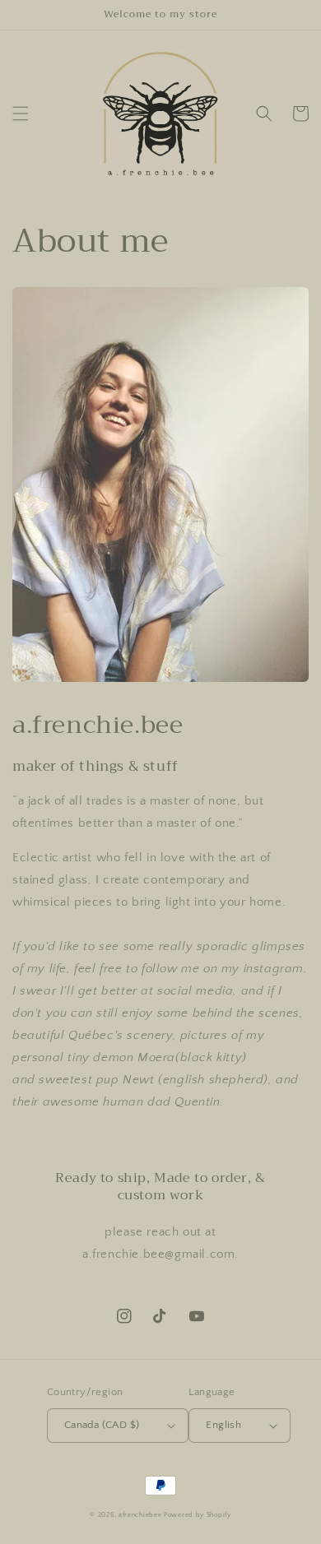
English (223, 1424)
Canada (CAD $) (102, 1424)
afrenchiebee (140, 1514)
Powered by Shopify (197, 1514)
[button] (20, 113)
